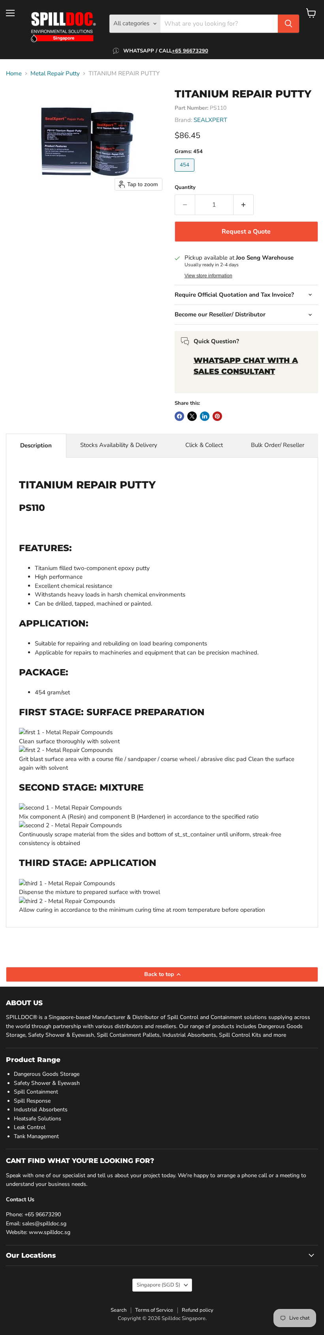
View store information (208, 276)
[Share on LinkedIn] (204, 416)
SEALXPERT (210, 120)
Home (14, 73)
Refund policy (197, 1310)
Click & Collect (204, 445)
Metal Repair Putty (55, 73)
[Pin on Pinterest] (217, 416)
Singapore (158, 1284)
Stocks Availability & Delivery (118, 445)
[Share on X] (192, 416)
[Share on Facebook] (179, 416)
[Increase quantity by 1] (244, 204)
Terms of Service (154, 1310)
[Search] (288, 24)
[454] (185, 174)
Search (118, 1310)
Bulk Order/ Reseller (277, 445)
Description (36, 445)
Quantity (185, 188)
